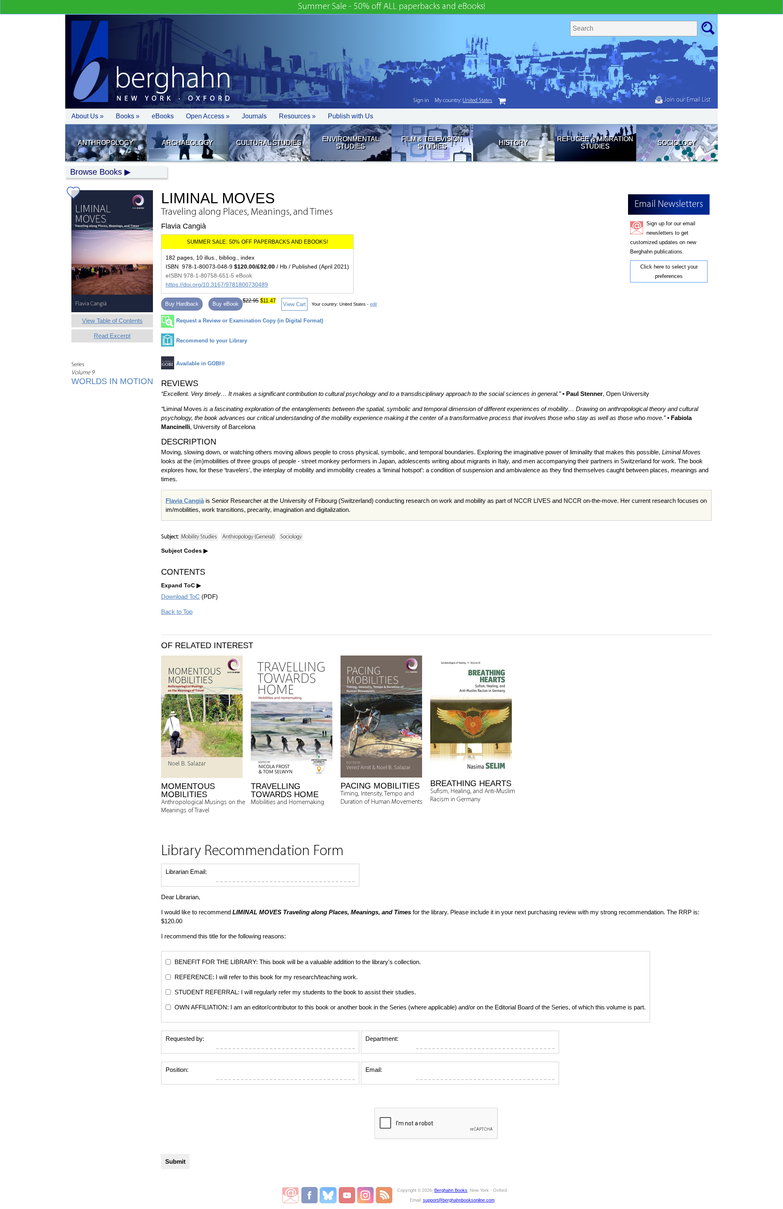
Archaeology (187, 142)
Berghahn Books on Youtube (347, 1195)
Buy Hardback (182, 304)
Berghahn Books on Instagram (365, 1195)
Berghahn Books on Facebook (310, 1195)
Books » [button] (127, 116)
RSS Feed (384, 1195)
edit (373, 304)
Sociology (676, 142)
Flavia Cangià (185, 500)
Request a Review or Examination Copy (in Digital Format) (249, 321)
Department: (381, 1038)
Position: (177, 1069)
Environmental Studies (350, 143)
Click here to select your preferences (669, 271)
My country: (463, 101)
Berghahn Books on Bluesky (329, 1195)
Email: (373, 1069)
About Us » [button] (87, 116)
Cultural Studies (268, 142)
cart (502, 101)
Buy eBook (225, 304)
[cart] (502, 101)
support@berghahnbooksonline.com (459, 1200)
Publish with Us (350, 116)
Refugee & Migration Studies (595, 143)
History (513, 142)
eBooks (163, 116)
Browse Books (96, 171)
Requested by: (185, 1038)
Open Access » (208, 116)
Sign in (421, 101)
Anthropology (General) (248, 537)
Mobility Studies (199, 537)
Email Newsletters (290, 1195)
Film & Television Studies (431, 143)
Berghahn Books (450, 1190)
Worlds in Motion (112, 381)
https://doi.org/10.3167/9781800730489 (217, 284)
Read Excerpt (112, 335)
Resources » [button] (297, 116)
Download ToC (180, 596)
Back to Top (176, 611)
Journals (254, 116)
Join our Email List (686, 100)
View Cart (294, 304)
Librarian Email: (186, 871)
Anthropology (105, 142)
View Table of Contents (112, 320)
